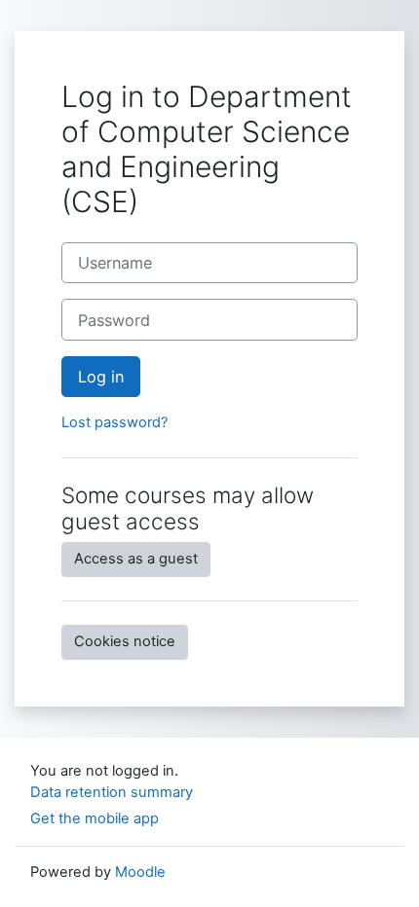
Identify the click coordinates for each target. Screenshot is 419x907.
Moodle (140, 872)
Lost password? (114, 422)
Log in (101, 376)
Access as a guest (136, 558)
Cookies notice (124, 641)
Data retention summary (111, 792)
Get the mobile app (94, 818)
